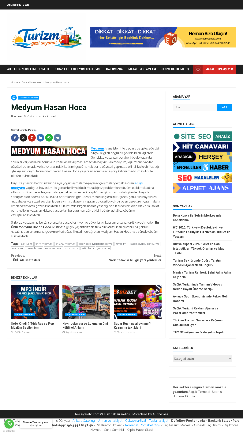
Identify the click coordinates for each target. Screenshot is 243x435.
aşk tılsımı (26, 243)
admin (18, 116)
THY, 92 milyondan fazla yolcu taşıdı (198, 332)
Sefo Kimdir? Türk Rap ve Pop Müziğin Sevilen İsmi (35, 302)
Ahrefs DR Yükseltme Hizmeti (28, 69)
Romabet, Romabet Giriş (142, 425)
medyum (17, 248)
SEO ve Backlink (173, 69)
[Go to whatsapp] (9, 424)
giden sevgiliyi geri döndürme (95, 243)
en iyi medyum (44, 243)
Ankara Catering (84, 420)
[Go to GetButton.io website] (9, 431)
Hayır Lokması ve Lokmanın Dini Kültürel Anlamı (86, 302)
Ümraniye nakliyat (110, 420)
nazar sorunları (53, 248)
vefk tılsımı (88, 248)
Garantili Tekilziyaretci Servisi (77, 69)
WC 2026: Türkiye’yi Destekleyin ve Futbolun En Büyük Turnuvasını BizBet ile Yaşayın (201, 232)
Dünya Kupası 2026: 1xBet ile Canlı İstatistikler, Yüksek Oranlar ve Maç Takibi (198, 248)
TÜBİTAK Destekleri (25, 258)
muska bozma (34, 248)
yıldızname (103, 248)
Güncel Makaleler (29, 98)
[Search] (188, 69)
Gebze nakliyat (135, 420)
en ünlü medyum (66, 243)
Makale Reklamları (142, 69)
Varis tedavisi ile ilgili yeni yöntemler (135, 258)
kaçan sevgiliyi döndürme (144, 243)
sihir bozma (72, 248)
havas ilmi (121, 243)
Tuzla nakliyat (158, 420)
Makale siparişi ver (219, 69)
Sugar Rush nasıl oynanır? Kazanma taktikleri (138, 302)
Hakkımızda (114, 69)
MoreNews (140, 414)
